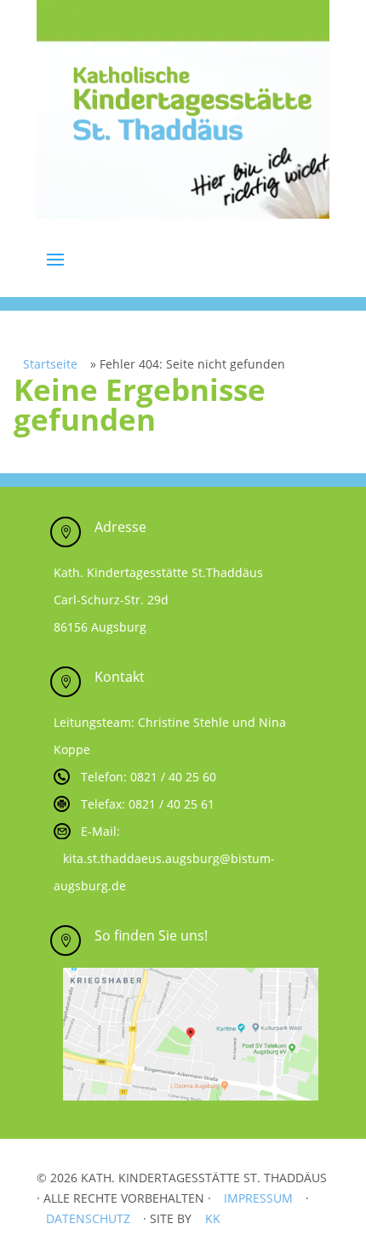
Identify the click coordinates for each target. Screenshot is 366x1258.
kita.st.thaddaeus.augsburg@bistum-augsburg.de (164, 872)
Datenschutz (88, 1218)
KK (212, 1218)
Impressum (258, 1198)
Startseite (50, 364)
